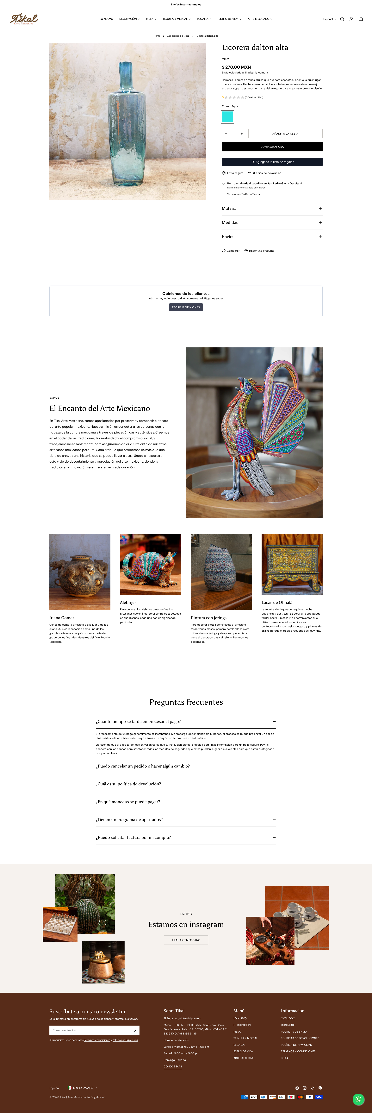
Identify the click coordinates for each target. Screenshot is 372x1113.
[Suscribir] (135, 1030)
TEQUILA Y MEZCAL (245, 1038)
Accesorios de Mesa (178, 35)
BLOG (284, 1058)
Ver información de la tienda (243, 194)
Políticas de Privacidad (125, 1040)
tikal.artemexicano (186, 940)
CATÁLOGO (288, 1018)
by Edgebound (96, 1097)
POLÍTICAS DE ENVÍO (294, 1031)
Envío (225, 72)
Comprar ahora (272, 147)
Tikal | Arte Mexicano (73, 1097)
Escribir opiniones (186, 307)
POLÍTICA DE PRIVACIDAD (296, 1045)
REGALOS (239, 1045)
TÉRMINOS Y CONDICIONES (298, 1051)
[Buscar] (342, 19)
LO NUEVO (240, 1018)
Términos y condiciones (97, 1040)
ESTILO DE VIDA (243, 1051)
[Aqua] (227, 117)
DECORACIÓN (242, 1025)
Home (157, 35)
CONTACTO (288, 1025)
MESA (237, 1031)
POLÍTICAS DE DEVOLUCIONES (300, 1038)
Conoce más (173, 1066)
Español (328, 19)
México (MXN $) (83, 1088)
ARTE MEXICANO (243, 1058)
